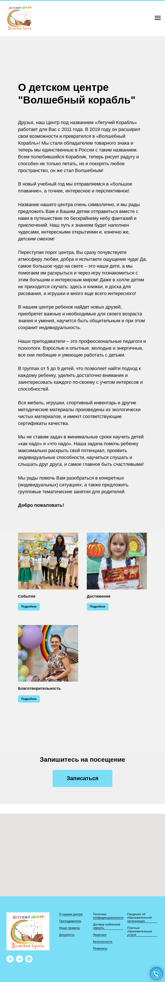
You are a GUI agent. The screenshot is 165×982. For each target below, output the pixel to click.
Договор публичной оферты (106, 926)
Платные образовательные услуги (139, 931)
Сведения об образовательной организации (139, 917)
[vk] (19, 961)
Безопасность (102, 941)
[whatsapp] (28, 961)
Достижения (98, 596)
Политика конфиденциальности (108, 915)
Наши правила (69, 928)
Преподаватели (70, 921)
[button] (82, 778)
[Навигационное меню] (158, 18)
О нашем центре (71, 914)
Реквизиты (100, 948)
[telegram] (10, 961)
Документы (67, 934)
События (26, 596)
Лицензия (100, 934)
